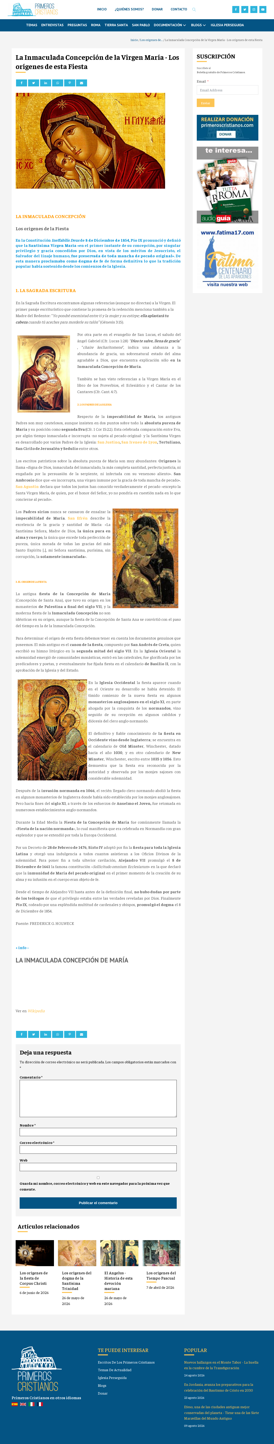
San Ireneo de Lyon (139, 441)
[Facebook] (21, 82)
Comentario (31, 1077)
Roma (95, 25)
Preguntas (77, 25)
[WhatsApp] (57, 82)
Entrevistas (52, 25)
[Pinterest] (69, 82)
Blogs (102, 1385)
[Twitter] (33, 82)
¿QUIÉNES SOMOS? (129, 9)
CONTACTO (179, 9)
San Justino (108, 441)
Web (23, 1160)
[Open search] (194, 10)
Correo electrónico (37, 1142)
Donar (103, 1393)
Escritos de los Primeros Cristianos (126, 1362)
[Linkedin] (45, 82)
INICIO (102, 9)
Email (201, 81)
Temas (31, 25)
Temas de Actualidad (114, 1369)
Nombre (28, 1125)
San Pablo (141, 25)
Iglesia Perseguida (227, 25)
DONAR (157, 9)
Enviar (205, 103)
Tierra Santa (116, 25)
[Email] (81, 82)
